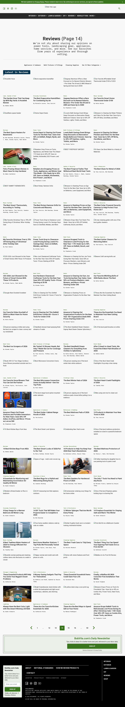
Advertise (28, 678)
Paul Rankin (69, 174)
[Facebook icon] (26, 683)
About (28, 668)
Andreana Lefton (71, 454)
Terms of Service (87, 650)
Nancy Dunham (39, 454)
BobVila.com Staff (41, 579)
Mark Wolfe (23, 139)
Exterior (41, 16)
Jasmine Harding (40, 483)
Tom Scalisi (99, 244)
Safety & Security (69, 166)
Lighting (6, 604)
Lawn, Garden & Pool (9, 95)
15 (68, 628)
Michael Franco (100, 483)
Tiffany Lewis (49, 353)
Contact (31, 673)
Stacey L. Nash (79, 174)
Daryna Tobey (81, 454)
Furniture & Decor (39, 476)
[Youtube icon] (39, 683)
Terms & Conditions (52, 678)
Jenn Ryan (49, 547)
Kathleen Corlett (101, 550)
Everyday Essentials (39, 95)
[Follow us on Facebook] (4, 8)
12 (49, 628)
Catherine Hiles (10, 581)
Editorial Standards (43, 668)
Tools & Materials (99, 166)
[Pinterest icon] (31, 683)
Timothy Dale (100, 385)
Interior (32, 16)
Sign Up (92, 646)
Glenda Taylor (13, 139)
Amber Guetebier (10, 174)
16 (75, 628)
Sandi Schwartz (10, 485)
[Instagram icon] (35, 683)
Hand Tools (66, 237)
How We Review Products (67, 668)
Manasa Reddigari (71, 611)
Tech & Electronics (69, 508)
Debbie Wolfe (9, 105)
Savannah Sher (70, 579)
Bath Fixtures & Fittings (53, 65)
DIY (64, 16)
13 (56, 628)
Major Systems (98, 95)
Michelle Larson (40, 103)
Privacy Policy (39, 2)
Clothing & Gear (68, 377)
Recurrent (32, 696)
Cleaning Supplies (72, 65)
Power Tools (37, 130)
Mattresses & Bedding (70, 410)
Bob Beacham (9, 137)
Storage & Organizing (10, 572)
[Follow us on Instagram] (12, 8)
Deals (65, 95)
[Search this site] (119, 8)
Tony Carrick (51, 103)
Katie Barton (100, 103)
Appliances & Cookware (32, 65)
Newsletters (82, 16)
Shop (106, 679)
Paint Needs (97, 344)
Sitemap (63, 678)
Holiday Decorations (69, 446)
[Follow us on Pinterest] (8, 8)
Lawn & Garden (54, 16)
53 (87, 628)
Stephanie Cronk (71, 107)
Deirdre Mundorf (71, 547)
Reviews (71, 16)
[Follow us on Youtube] (16, 8)
